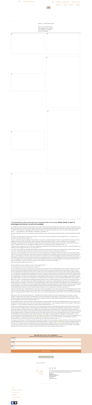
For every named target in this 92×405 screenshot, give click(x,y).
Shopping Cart (51, 373)
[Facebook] (50, 368)
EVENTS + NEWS (76, 2)
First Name (13, 337)
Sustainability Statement (53, 374)
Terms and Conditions (52, 376)
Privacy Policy (51, 377)
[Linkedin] (55, 368)
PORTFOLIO (58, 5)
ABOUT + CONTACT (68, 5)
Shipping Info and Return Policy (54, 375)
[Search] (55, 362)
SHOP (52, 2)
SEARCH (78, 5)
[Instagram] (52, 368)
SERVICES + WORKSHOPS (63, 2)
